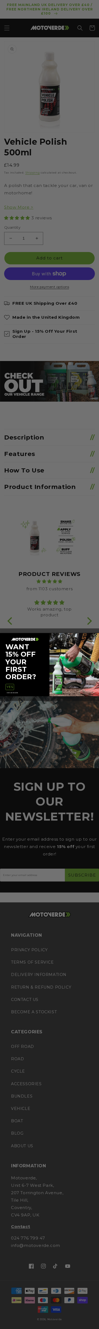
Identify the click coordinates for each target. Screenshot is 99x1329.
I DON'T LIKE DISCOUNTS (12, 692)
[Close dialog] (96, 635)
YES (10, 687)
